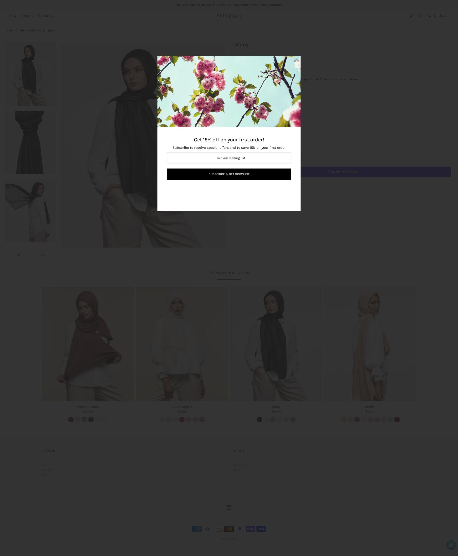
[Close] (295, 61)
